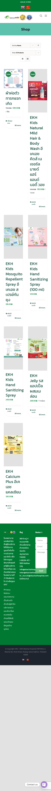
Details (18, 125)
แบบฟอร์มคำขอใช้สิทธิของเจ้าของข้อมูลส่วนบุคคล (8, 621)
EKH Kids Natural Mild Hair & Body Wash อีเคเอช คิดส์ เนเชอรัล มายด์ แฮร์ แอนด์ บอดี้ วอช (37, 151)
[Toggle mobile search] (41, 15)
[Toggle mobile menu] (46, 15)
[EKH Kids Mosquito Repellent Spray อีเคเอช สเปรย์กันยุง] (13, 237)
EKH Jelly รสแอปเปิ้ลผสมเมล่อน (36, 386)
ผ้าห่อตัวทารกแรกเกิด (13, 98)
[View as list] (27, 58)
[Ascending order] (38, 45)
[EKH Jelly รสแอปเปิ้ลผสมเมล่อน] (37, 348)
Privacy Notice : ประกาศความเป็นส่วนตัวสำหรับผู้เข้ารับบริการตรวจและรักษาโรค (9, 600)
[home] (10, 532)
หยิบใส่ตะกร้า (34, 203)
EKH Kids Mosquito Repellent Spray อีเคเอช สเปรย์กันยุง (14, 282)
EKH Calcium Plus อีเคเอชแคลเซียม (13, 481)
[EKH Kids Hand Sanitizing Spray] (13, 348)
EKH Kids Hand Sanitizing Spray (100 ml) (39, 276)
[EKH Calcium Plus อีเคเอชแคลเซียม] (13, 444)
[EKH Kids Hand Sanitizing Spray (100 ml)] (37, 237)
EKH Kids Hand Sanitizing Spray (15, 385)
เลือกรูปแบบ (9, 122)
